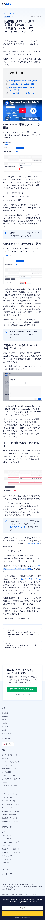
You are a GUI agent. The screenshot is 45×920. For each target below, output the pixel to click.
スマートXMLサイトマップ (11, 804)
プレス (4, 720)
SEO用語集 (5, 862)
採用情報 (5, 716)
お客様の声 (6, 723)
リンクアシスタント (9, 797)
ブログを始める (7, 845)
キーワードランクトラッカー (12, 755)
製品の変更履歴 (32, 543)
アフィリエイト (7, 726)
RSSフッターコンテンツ (10, 808)
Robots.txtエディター (9, 765)
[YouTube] (9, 738)
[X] (2, 738)
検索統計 (5, 758)
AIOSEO (7, 16)
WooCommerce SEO (9, 769)
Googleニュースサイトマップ (12, 814)
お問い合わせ (6, 733)
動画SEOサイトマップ (9, 818)
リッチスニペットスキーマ (11, 779)
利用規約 (5, 894)
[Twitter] (2, 874)
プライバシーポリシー (19, 894)
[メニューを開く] (41, 3)
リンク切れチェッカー (9, 786)
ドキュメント (6, 835)
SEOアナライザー (8, 856)
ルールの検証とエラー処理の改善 (21, 93)
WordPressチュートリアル (11, 852)
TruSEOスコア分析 (8, 775)
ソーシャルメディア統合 (10, 762)
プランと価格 (6, 839)
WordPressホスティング (10, 842)
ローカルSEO (6, 772)
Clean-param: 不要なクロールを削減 (23, 81)
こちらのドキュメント (19, 527)
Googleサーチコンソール (10, 821)
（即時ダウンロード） (22, 694)
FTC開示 (33, 894)
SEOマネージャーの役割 (10, 811)
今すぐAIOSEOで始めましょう (22, 689)
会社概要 (5, 713)
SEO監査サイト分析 (9, 801)
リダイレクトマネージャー (11, 794)
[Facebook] (6, 738)
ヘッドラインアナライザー (11, 859)
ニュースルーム (9, 13)
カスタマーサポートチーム (30, 579)
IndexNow (5, 782)
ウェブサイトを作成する (10, 849)
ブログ (4, 730)
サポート (5, 832)
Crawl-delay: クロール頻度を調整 (21, 84)
